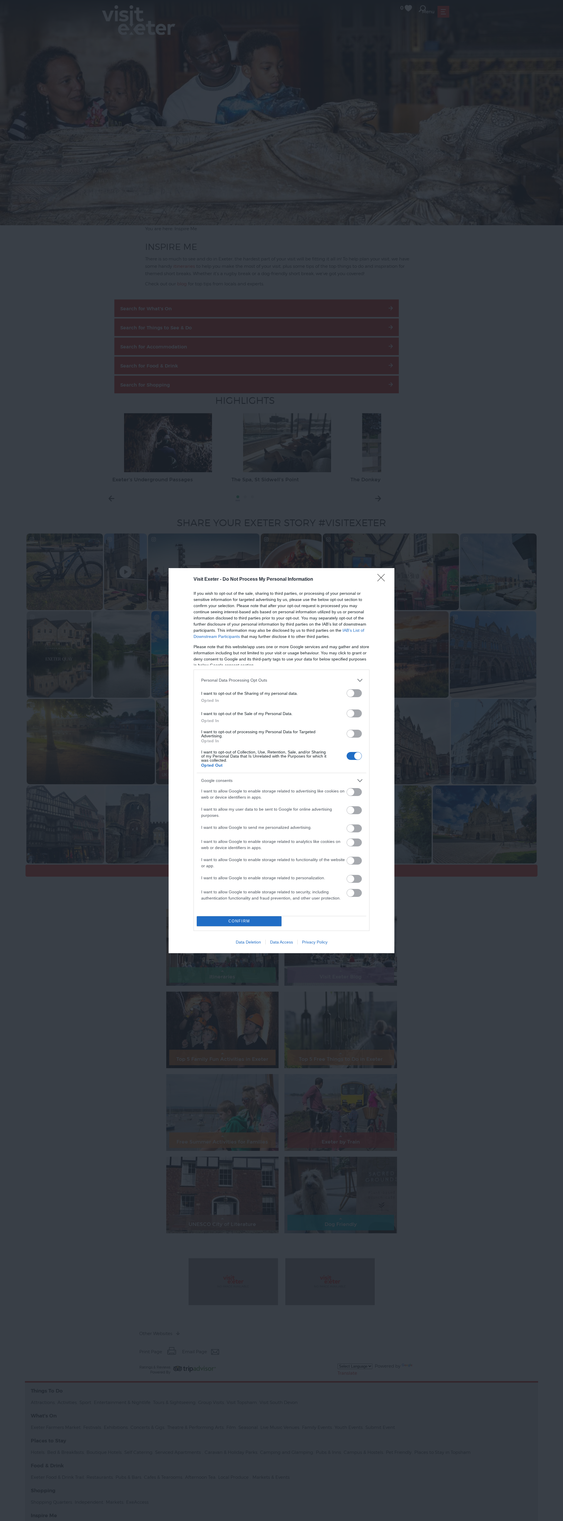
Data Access (281, 942)
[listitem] (281, 680)
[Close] (383, 579)
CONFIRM (239, 921)
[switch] (354, 693)
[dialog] (281, 760)
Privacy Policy (315, 942)
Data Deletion (248, 942)
